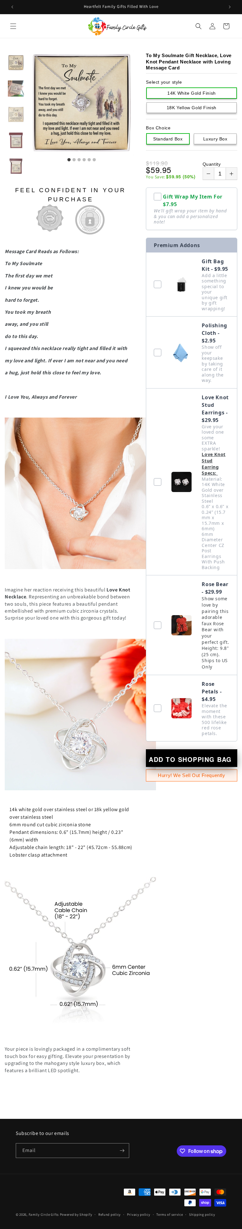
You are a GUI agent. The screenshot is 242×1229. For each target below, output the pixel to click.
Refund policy (109, 1214)
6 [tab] (94, 160)
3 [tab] (79, 160)
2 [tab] (74, 160)
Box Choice (158, 127)
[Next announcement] (230, 7)
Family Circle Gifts (44, 1214)
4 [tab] (84, 160)
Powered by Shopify (76, 1214)
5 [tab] (89, 160)
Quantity (212, 164)
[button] (13, 26)
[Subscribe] (122, 1150)
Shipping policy (202, 1214)
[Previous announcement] (12, 7)
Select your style (164, 82)
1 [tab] (69, 160)
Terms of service (169, 1214)
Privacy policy (138, 1214)
